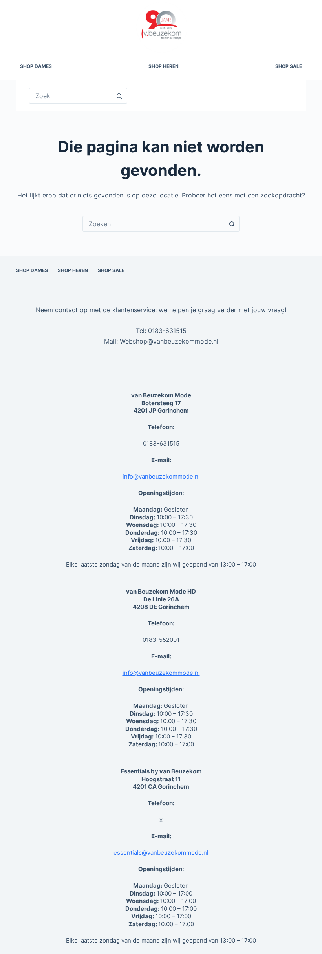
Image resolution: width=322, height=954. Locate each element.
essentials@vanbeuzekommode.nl (161, 852)
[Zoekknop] (119, 95)
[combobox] (153, 224)
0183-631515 (167, 330)
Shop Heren (163, 66)
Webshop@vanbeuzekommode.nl (169, 341)
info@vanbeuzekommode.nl (161, 476)
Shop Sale (288, 66)
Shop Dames (36, 66)
